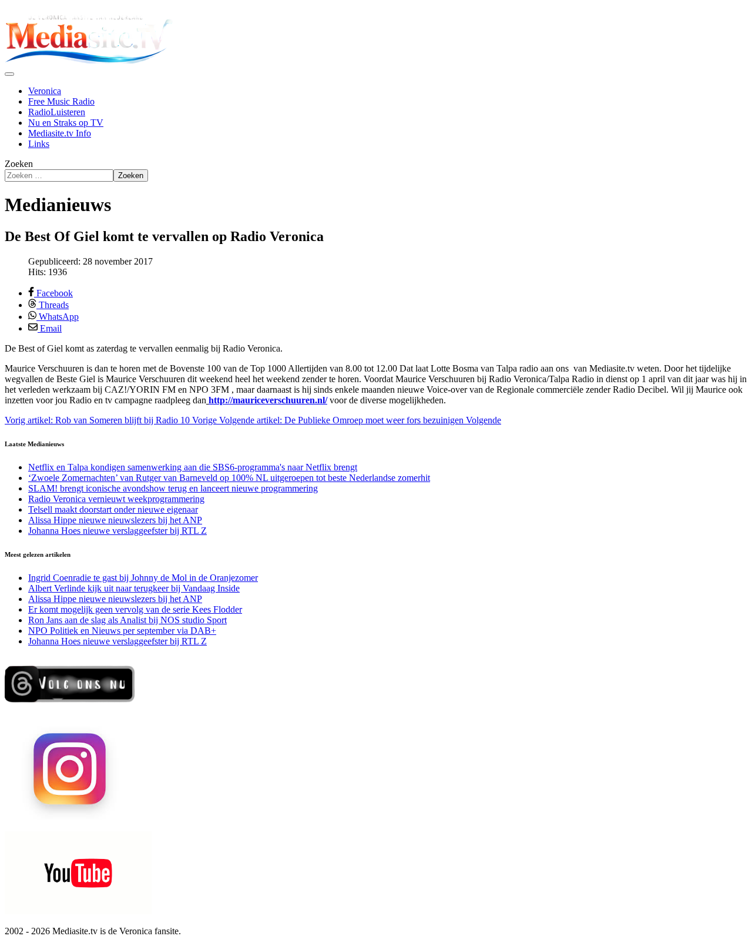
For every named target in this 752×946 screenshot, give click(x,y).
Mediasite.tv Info (59, 133)
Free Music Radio (61, 101)
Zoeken (19, 164)
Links (38, 144)
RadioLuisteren (56, 112)
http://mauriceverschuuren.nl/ (268, 400)
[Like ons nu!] (71, 707)
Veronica (44, 91)
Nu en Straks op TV (65, 123)
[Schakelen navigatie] (9, 74)
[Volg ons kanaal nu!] (78, 911)
